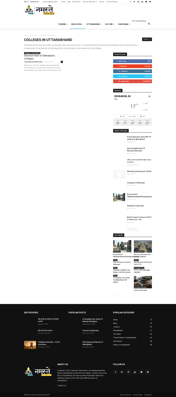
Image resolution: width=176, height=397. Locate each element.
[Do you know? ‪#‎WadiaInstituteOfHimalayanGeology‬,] (119, 197)
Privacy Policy (137, 395)
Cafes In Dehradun (140, 290)
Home (63, 2)
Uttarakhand (93, 24)
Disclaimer (148, 395)
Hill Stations (117, 341)
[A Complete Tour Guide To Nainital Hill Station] (75, 324)
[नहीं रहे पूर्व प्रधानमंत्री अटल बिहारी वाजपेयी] (30, 324)
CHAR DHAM (123, 24)
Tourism (62, 24)
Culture (109, 24)
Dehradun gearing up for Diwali (139, 171)
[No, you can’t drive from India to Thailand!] (143, 246)
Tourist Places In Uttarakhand (124, 337)
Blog (69, 2)
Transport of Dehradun (136, 183)
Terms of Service (125, 395)
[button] (149, 24)
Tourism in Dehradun (90, 330)
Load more (132, 229)
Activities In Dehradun (135, 206)
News (136, 260)
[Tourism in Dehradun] (75, 335)
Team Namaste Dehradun (33, 62)
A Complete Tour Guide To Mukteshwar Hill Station (121, 280)
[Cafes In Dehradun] (143, 282)
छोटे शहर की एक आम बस (45, 330)
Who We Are (76, 2)
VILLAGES (117, 334)
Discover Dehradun (89, 2)
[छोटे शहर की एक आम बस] (30, 335)
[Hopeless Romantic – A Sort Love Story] (30, 345)
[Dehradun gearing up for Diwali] (119, 174)
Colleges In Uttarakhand (32, 53)
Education (76, 24)
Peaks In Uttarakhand (121, 345)
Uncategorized (139, 251)
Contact (101, 2)
